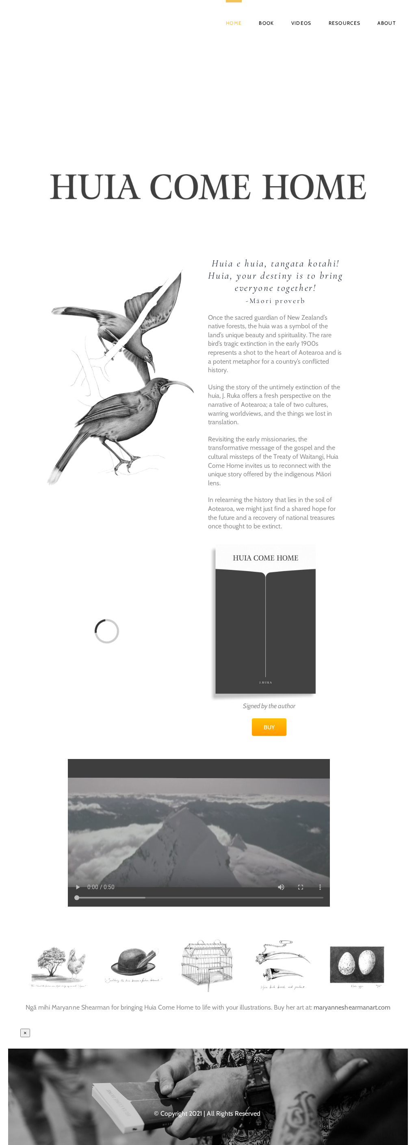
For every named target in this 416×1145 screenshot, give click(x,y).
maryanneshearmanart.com (352, 1007)
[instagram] (200, 1085)
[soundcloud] (216, 1085)
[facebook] (184, 1085)
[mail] (232, 1085)
